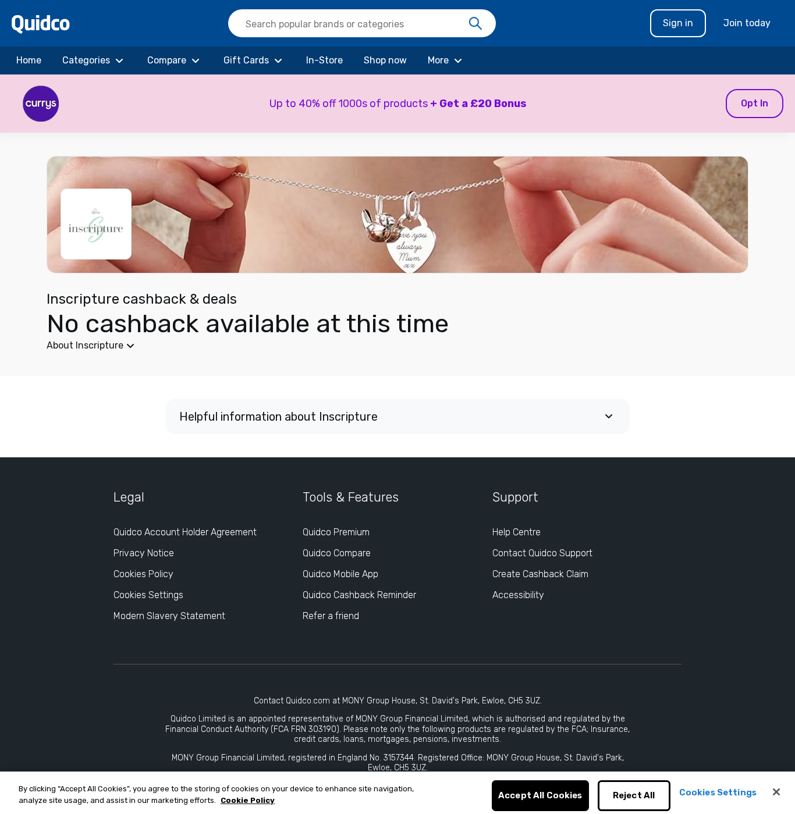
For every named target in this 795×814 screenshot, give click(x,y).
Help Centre (516, 532)
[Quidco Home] (41, 23)
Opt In (754, 103)
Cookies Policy (143, 574)
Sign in (678, 23)
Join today (747, 23)
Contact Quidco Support (542, 553)
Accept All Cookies (540, 796)
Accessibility (518, 594)
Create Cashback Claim (540, 574)
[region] (397, 793)
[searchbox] (362, 23)
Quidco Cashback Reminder (359, 594)
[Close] (776, 792)
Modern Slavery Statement (169, 615)
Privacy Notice (143, 553)
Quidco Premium (336, 532)
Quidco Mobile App (340, 574)
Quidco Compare (337, 553)
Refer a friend (331, 615)
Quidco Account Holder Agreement (185, 532)
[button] (397, 103)
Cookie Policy (248, 800)
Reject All (634, 796)
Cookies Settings (148, 594)
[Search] (475, 23)
